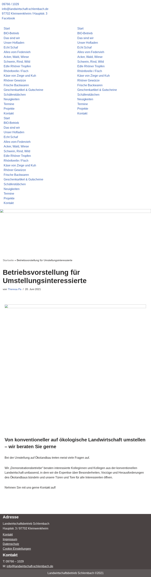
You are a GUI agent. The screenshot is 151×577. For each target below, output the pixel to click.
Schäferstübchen (15, 94)
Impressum (10, 539)
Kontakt (9, 113)
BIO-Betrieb (11, 33)
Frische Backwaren (16, 85)
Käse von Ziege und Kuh (20, 75)
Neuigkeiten (12, 99)
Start (7, 28)
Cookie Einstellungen (17, 548)
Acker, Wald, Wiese (16, 56)
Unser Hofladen (14, 42)
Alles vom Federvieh (17, 52)
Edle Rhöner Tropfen (17, 66)
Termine (9, 104)
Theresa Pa (14, 289)
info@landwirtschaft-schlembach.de (30, 566)
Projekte (9, 108)
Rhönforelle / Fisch (16, 71)
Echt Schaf (11, 47)
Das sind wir (12, 38)
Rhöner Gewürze (15, 80)
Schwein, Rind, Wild (17, 61)
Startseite (8, 260)
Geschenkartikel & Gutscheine (23, 89)
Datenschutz (11, 543)
